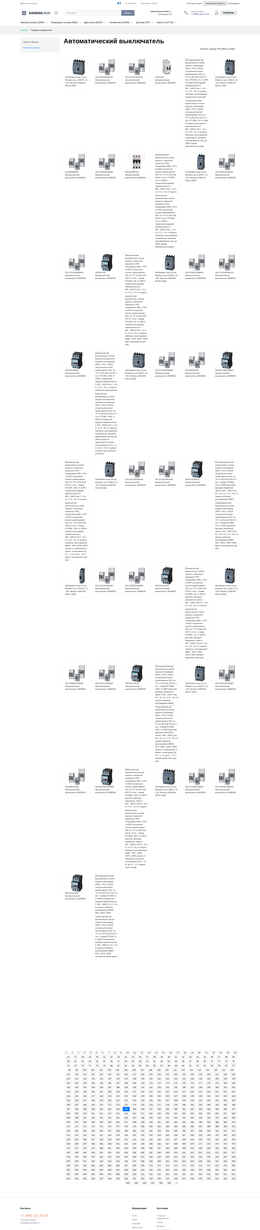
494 (217, 1148)
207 (101, 1092)
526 (134, 1157)
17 (178, 1053)
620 (217, 1174)
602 (68, 1174)
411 (225, 1131)
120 (76, 1074)
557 (217, 1161)
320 (167, 1113)
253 (134, 1100)
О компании (131, 3)
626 (93, 1178)
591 (151, 1170)
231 (126, 1096)
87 (162, 1066)
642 (225, 1178)
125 (117, 1074)
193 (159, 1087)
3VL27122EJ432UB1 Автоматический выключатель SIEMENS (135, 80)
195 (175, 1087)
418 (109, 1135)
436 (85, 1139)
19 (192, 1053)
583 (85, 1170)
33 (119, 1057)
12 (142, 1053)
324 (200, 1113)
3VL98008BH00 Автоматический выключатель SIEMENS (75, 175)
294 (126, 1109)
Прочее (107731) (165, 22)
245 (68, 1100)
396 (101, 1131)
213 (150, 1092)
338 (142, 1118)
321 (175, 1113)
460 (109, 1144)
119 (68, 1074)
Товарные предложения (163, 1217)
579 (225, 1165)
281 (192, 1105)
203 (68, 1092)
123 (101, 1074)
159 (225, 1079)
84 (140, 1066)
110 (167, 1070)
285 (225, 1105)
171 (151, 1083)
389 (217, 1126)
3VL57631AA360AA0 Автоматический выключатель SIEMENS (135, 482)
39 (162, 1057)
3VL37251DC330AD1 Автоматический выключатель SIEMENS (225, 686)
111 (175, 1070)
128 (142, 1074)
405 (175, 1131)
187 (109, 1087)
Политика (136, 1223)
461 (118, 1144)
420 (126, 1135)
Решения (161, 1226)
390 (225, 1126)
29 (90, 1057)
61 (147, 1061)
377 (118, 1126)
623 (68, 1178)
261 (200, 1100)
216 (175, 1092)
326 (217, 1113)
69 (205, 1061)
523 (109, 1157)
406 (184, 1131)
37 (147, 1057)
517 (233, 1152)
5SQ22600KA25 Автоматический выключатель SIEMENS (135, 175)
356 (118, 1122)
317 (142, 1113)
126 (126, 1074)
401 (142, 1131)
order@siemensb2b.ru (215, 3)
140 (68, 1079)
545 (118, 1161)
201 (225, 1087)
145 (109, 1079)
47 (219, 1057)
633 (151, 1178)
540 (76, 1161)
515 (217, 1152)
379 (134, 1126)
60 (140, 1061)
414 (76, 1135)
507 (151, 1152)
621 (225, 1174)
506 (142, 1152)
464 (142, 1144)
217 (184, 1092)
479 (93, 1148)
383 (167, 1126)
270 (101, 1105)
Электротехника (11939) (32, 22)
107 (142, 1070)
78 (97, 1066)
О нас (134, 1216)
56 (111, 1061)
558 (225, 1161)
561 (76, 1165)
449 (192, 1139)
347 (217, 1118)
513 (200, 1152)
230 (118, 1096)
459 (101, 1144)
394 (85, 1131)
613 (159, 1174)
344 (192, 1118)
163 (85, 1083)
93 (205, 1066)
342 (175, 1118)
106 (134, 1070)
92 (197, 1066)
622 (233, 1174)
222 (225, 1092)
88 (169, 1066)
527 (142, 1157)
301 (184, 1109)
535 (208, 1157)
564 (101, 1165)
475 (233, 1144)
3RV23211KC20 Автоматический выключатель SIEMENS (165, 588)
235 (159, 1096)
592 (159, 1170)
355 (109, 1122)
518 (68, 1157)
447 (175, 1139)
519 (76, 1157)
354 (101, 1122)
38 (154, 1057)
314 (117, 1113)
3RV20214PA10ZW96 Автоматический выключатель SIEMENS (105, 790)
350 (68, 1122)
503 (118, 1152)
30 (97, 1057)
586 (109, 1170)
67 (190, 1061)
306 (225, 1109)
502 (109, 1152)
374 (93, 1126)
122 (93, 1074)
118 (231, 1070)
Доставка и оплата (149, 3)
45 (205, 1057)
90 (183, 1066)
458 (93, 1144)
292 (109, 1109)
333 (101, 1118)
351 (76, 1122)
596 (192, 1170)
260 (192, 1100)
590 (142, 1170)
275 (142, 1105)
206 (93, 1092)
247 (85, 1100)
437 (93, 1139)
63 (162, 1061)
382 (159, 1126)
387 (200, 1126)
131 (167, 1074)
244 (233, 1096)
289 (85, 1109)
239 (192, 1096)
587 (118, 1170)
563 (93, 1165)
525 (126, 1157)
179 (217, 1083)
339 (151, 1118)
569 (142, 1165)
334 (109, 1118)
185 (93, 1087)
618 (200, 1174)
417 (101, 1135)
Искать (128, 13)
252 (126, 1100)
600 (225, 1170)
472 (208, 1144)
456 (76, 1144)
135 (200, 1074)
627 (101, 1178)
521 (93, 1157)
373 (85, 1126)
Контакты (228, 12)
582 (76, 1170)
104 (117, 1070)
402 (151, 1131)
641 (217, 1178)
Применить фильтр (31, 48)
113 (191, 1070)
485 (142, 1148)
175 (184, 1083)
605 (93, 1174)
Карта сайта (137, 1227)
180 (225, 1083)
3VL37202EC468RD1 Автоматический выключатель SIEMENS (195, 275)
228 (101, 1096)
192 (151, 1087)
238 (184, 1096)
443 (142, 1139)
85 (147, 1066)
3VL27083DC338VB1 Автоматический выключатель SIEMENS (75, 686)
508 (159, 1152)
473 (217, 1144)
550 (159, 1161)
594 (175, 1170)
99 (77, 1070)
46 (212, 1057)
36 (140, 1057)
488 (167, 1148)
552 (175, 1161)
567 (126, 1165)
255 (151, 1100)
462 (126, 1144)
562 (85, 1165)
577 (208, 1165)
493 (208, 1148)
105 (125, 1070)
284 (217, 1105)
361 (159, 1122)
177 (200, 1083)
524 (118, 1157)
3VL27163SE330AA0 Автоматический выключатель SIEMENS (195, 790)
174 (175, 1083)
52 (83, 1061)
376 (109, 1126)
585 (101, 1170)
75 (75, 1066)
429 (200, 1135)
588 (126, 1170)
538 (233, 1157)
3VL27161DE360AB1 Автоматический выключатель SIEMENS (165, 373)
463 (134, 1144)
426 (175, 1135)
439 (109, 1139)
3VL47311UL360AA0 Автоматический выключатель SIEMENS (105, 686)
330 (76, 1118)
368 (217, 1122)
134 (192, 1074)
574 (184, 1165)
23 (221, 1053)
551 (167, 1161)
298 (159, 1109)
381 (151, 1126)
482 (118, 1148)
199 (208, 1087)
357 (126, 1122)
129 (150, 1074)
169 (134, 1083)
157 (208, 1079)
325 (208, 1113)
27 (75, 1057)
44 (197, 1057)
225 (76, 1096)
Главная (24, 30)
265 (233, 1100)
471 (200, 1144)
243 (225, 1096)
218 (192, 1092)
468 (175, 1144)
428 (192, 1135)
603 (76, 1174)
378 (126, 1126)
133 (184, 1074)
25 (235, 1053)
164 (93, 1083)
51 (75, 1061)
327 (225, 1113)
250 (109, 1100)
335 (118, 1118)
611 (142, 1174)
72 (226, 1061)
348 (225, 1118)
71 (219, 1061)
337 (134, 1118)
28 (83, 1057)
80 (111, 1066)
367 (208, 1122)
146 (118, 1079)
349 (233, 1118)
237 (175, 1096)
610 (134, 1174)
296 (142, 1109)
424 (159, 1135)
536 (217, 1157)
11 (135, 1053)
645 (136, 1183)
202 (233, 1087)
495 (225, 1148)
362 (167, 1122)
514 (208, 1152)
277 (159, 1105)
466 (159, 1144)
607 (109, 1174)
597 (200, 1170)
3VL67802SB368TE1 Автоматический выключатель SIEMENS (105, 80)
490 (184, 1148)
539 (68, 1161)
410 (217, 1131)
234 (151, 1096)
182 (68, 1087)
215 (167, 1092)
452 (217, 1139)
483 (126, 1148)
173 (167, 1083)
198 (200, 1087)
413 (68, 1135)
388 (208, 1126)
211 (134, 1092)
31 (104, 1057)
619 (208, 1174)
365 (192, 1122)
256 (159, 1100)
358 (134, 1122)
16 (171, 1053)
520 (85, 1157)
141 (76, 1079)
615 (175, 1174)
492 (200, 1148)
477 (76, 1148)
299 (167, 1109)
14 (156, 1053)
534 (200, 1157)
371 (68, 1126)
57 (119, 1061)
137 (217, 1074)
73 (233, 1061)
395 (93, 1131)
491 (192, 1148)
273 (126, 1105)
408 (200, 1131)
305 (217, 1109)
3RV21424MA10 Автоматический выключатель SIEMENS (195, 482)
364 (184, 1122)
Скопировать (234, 3)
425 (167, 1135)
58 (126, 1061)
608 (118, 1174)
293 (118, 1109)
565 (109, 1165)
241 (208, 1096)
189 (126, 1087)
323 (192, 1113)
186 (101, 1087)
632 (142, 1178)
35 (133, 1057)
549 (151, 1161)
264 (225, 1100)
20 (199, 1053)
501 (101, 1152)
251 (118, 1100)
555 (200, 1161)
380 (142, 1126)
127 (134, 1074)
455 (68, 1144)
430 (208, 1135)
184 (85, 1087)
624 (76, 1178)
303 (200, 1109)
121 (84, 1074)
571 (159, 1165)
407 (192, 1131)
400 (134, 1131)
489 (175, 1148)
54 (97, 1061)
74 (68, 1066)
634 (159, 1178)
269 (93, 1105)
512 (192, 1152)
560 (68, 1165)
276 (151, 1105)
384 (175, 1126)
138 (225, 1074)
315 (126, 1113)
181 (233, 1083)
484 (134, 1148)
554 (192, 1161)
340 (159, 1118)
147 (126, 1079)
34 (126, 1057)
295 (134, 1109)
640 (208, 1178)
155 (192, 1079)
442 (134, 1139)
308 (68, 1113)
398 (118, 1131)
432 (225, 1135)
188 (118, 1087)
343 (184, 1118)
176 (192, 1083)
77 (90, 1066)
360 (151, 1122)
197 (192, 1087)
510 (175, 1152)
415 (85, 1135)
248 (93, 1100)
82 (126, 1066)
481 (109, 1148)
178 (208, 1083)
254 (142, 1100)
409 (208, 1131)
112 (183, 1070)
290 (93, 1109)
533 (192, 1157)
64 (169, 1061)
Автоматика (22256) (119, 22)
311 (93, 1113)
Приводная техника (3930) (64, 22)
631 (134, 1178)
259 (184, 1100)
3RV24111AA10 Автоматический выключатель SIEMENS (75, 896)
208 (109, 1092)
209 (118, 1092)
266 (68, 1105)
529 (159, 1157)
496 (233, 1148)
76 (83, 1066)
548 (142, 1161)
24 (228, 1053)
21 (206, 1053)
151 (159, 1079)
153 (175, 1079)
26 (68, 1057)
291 (101, 1109)
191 (142, 1087)
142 (85, 1079)
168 (126, 1083)
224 (68, 1096)
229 (109, 1096)
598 (208, 1170)
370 (233, 1122)
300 (175, 1109)
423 (151, 1135)
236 (167, 1096)
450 (200, 1139)
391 (233, 1126)
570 (151, 1165)
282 (200, 1105)
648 (161, 1183)
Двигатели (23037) (93, 22)
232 (134, 1096)
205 (85, 1092)
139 (233, 1074)
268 (85, 1105)
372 (76, 1126)
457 (85, 1144)
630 (126, 1178)
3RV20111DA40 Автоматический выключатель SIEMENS (75, 373)
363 (175, 1122)
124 (109, 1074)
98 (70, 1070)
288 (76, 1109)
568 (134, 1165)
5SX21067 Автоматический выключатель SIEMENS (165, 80)
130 (159, 1074)
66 (183, 1061)
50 (68, 1061)
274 (134, 1105)
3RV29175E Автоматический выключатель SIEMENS (105, 275)
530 (167, 1157)
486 (151, 1148)
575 (192, 1165)
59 (133, 1061)
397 (109, 1131)
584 (93, 1170)
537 (225, 1157)
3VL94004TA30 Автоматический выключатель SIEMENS (195, 373)
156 (200, 1079)
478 (85, 1148)
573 (175, 1165)
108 (150, 1070)
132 (175, 1074)
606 (101, 1174)
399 (126, 1131)
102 (101, 1070)
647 (152, 1183)
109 (158, 1070)
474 (225, 1144)
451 (208, 1139)
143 (93, 1079)
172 (159, 1083)
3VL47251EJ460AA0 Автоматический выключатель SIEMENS (105, 588)
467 (167, 1144)
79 (104, 1066)
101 (92, 1070)
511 (184, 1152)
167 (118, 1083)
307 (233, 1109)
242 (217, 1096)
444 (151, 1139)
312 (101, 1113)
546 (126, 1161)
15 (163, 1053)
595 (184, 1170)
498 (76, 1152)
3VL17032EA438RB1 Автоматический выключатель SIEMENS (135, 588)
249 (101, 1100)
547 (134, 1161)
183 (76, 1087)
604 (85, 1174)
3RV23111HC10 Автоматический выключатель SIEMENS (135, 686)
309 (76, 1113)
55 (104, 1061)
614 (167, 1174)
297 (151, 1109)
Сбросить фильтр (30, 42)
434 (68, 1139)
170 (142, 1083)
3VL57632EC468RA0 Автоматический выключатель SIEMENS (225, 790)
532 (184, 1157)
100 (84, 1070)
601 (233, 1170)
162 (76, 1083)
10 (128, 1053)
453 (225, 1139)
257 (167, 1100)
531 (175, 1157)
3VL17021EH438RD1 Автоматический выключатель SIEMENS (75, 275)
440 (118, 1139)
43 (190, 1057)
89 (176, 1066)
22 (214, 1053)
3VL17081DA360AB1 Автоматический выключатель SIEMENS (105, 175)
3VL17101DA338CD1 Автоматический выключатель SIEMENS (225, 275)
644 (128, 1183)
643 (233, 1178)
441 (126, 1139)
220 (208, 1092)
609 (126, 1174)
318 (150, 1113)
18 (185, 1053)
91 (190, 1066)
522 (101, 1157)
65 (176, 1061)
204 (76, 1092)
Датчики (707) (143, 22)
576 (200, 1165)
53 (90, 1061)
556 (208, 1161)
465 (151, 1144)
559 (233, 1161)
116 (215, 1070)
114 (199, 1070)
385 (184, 1126)
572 (167, 1165)
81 (119, 1066)
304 (208, 1109)
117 (223, 1070)
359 (142, 1122)
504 (126, 1152)
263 (217, 1100)
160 (233, 1079)
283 (208, 1105)
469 (184, 1144)
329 (68, 1118)
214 (159, 1092)
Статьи (160, 1222)
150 (151, 1079)
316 (134, 1113)
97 (233, 1066)
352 (85, 1122)
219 (200, 1092)
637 (184, 1178)
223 (233, 1092)
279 (175, 1105)
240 (200, 1096)
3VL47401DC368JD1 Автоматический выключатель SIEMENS (225, 175)
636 (175, 1178)
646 (144, 1183)
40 (169, 1057)
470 (192, 1144)
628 (109, 1178)
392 (68, 1131)
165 (101, 1083)
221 (217, 1092)
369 (225, 1122)
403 (159, 1131)
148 (134, 1079)
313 (109, 1113)
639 (200, 1178)
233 (142, 1096)
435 (76, 1139)
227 (93, 1096)
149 (142, 1079)
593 (167, 1170)
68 (197, 1061)
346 (208, 1118)
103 (109, 1070)
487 (159, 1148)
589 (134, 1170)
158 (217, 1079)
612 (150, 1174)
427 (184, 1135)
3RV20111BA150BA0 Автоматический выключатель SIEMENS (225, 373)
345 (200, 1118)
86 (154, 1066)
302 (192, 1109)
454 (233, 1139)
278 (167, 1105)
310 (85, 1113)
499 (85, 1152)
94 (212, 1066)
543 (101, 1161)
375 (101, 1126)
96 (226, 1066)
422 (142, 1135)
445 (159, 1139)
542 (93, 1161)
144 (101, 1079)
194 (167, 1087)
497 (68, 1152)
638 (192, 1178)
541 (85, 1161)
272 (118, 1105)
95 (219, 1066)
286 (233, 1105)
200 (217, 1087)
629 (118, 1178)
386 (192, 1126)
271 (109, 1105)
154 (184, 1079)
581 (68, 1170)
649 (169, 1183)
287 (68, 1109)
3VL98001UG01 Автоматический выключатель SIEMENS (75, 790)
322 (184, 1113)
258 (175, 1100)
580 (233, 1165)
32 (111, 1057)
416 (93, 1135)
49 (233, 1057)
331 (85, 1118)
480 (101, 1148)
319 (159, 1113)
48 (226, 1057)
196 (184, 1087)
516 (225, 1152)
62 (154, 1061)
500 (93, 1152)
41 (176, 1057)
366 (200, 1122)
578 (217, 1165)
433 (233, 1135)
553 (184, 1161)
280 (184, 1105)
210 (126, 1092)
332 (93, 1118)
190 (134, 1087)
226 (85, 1096)
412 (233, 1131)
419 (118, 1135)
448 (184, 1139)
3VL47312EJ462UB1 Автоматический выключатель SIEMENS (165, 482)
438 (101, 1139)
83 (133, 1066)
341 (167, 1118)
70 (212, 1061)
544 (109, 1161)
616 (184, 1174)
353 (93, 1122)
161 (68, 1083)
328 (233, 1113)
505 (134, 1152)
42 (183, 1057)
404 (167, 1131)
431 (217, 1135)
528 (151, 1157)
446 (167, 1139)
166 (109, 1083)
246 (76, 1100)
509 (167, 1152)
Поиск (134, 1219)
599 (217, 1170)
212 (142, 1092)
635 (167, 1178)
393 (76, 1131)
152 (167, 1079)
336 (126, 1118)
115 (207, 1070)
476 (68, 1148)
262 (208, 1100)
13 (149, 1053)
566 (118, 1165)
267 (76, 1105)
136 (208, 1074)
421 (134, 1135)
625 (85, 1178)
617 (192, 1174)
